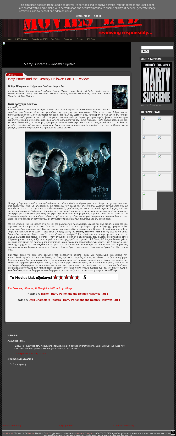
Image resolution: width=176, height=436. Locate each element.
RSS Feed (91, 39)
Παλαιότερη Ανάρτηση (123, 425)
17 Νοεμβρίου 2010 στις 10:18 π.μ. (31, 353)
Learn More (83, 16)
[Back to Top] (173, 432)
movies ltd (8, 433)
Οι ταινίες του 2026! (40, 39)
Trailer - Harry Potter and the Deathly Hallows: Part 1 (74, 293)
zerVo (49, 433)
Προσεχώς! (68, 39)
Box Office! (55, 39)
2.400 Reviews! (21, 39)
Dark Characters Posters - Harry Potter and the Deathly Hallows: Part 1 (74, 299)
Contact (80, 39)
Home (9, 39)
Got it (97, 16)
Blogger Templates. (85, 433)
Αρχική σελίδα (66, 425)
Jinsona (31, 433)
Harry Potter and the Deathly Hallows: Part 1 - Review (47, 79)
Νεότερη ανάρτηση (11, 425)
